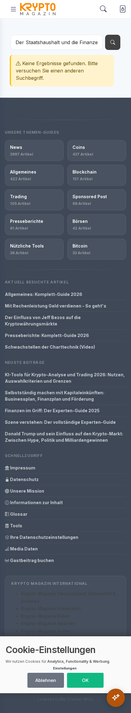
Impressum (22, 467)
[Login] (121, 9)
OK (85, 680)
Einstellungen (64, 668)
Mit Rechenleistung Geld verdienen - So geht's (55, 305)
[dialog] (65, 664)
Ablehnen (45, 680)
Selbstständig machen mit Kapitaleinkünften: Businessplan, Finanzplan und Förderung (54, 396)
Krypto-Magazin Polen (45, 616)
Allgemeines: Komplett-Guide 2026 (43, 294)
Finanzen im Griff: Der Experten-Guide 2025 (52, 410)
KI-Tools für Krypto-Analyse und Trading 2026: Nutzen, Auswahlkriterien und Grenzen (65, 378)
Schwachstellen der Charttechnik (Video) (50, 346)
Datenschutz (24, 479)
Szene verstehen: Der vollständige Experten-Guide (60, 422)
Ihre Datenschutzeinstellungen (43, 537)
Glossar (18, 514)
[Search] (103, 9)
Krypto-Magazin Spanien (48, 623)
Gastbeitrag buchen (31, 560)
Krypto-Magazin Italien (46, 631)
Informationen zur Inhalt (36, 502)
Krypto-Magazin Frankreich (51, 608)
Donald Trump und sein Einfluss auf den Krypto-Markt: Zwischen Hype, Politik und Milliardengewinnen (64, 437)
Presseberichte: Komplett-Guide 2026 (47, 335)
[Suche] (112, 42)
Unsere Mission (26, 490)
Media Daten (23, 548)
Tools (15, 525)
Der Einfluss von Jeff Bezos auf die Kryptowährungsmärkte (43, 320)
